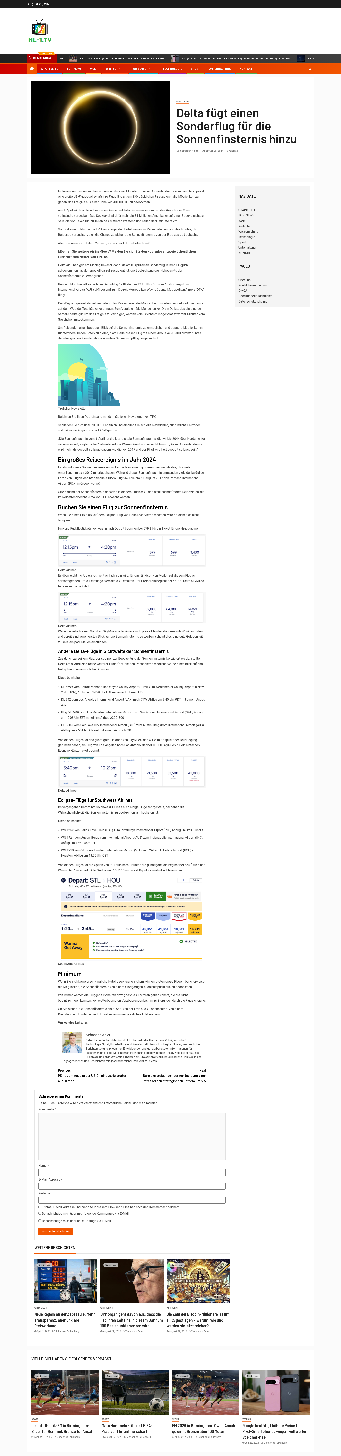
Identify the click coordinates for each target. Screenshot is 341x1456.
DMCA (242, 290)
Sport (195, 68)
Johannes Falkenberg (67, 1331)
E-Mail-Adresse (50, 1179)
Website (44, 1193)
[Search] (310, 68)
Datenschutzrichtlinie (252, 301)
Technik (246, 1419)
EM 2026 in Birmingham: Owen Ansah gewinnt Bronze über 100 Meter (83, 58)
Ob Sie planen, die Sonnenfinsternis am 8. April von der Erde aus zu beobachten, (113, 1009)
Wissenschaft (143, 68)
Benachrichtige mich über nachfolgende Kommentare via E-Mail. (85, 1213)
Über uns (244, 280)
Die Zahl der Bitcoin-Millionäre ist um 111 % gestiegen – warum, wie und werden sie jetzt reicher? (198, 1319)
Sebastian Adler (189, 150)
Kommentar (47, 1109)
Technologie (172, 68)
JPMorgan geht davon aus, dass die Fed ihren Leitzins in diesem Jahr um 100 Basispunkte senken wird (131, 1319)
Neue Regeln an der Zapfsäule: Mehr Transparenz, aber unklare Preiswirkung (64, 1319)
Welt (93, 68)
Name (43, 1165)
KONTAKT (246, 68)
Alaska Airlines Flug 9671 (112, 478)
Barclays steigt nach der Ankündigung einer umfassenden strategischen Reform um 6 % (174, 1076)
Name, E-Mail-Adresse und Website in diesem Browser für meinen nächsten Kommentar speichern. (111, 1207)
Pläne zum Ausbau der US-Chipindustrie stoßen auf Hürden (92, 1076)
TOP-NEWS (74, 68)
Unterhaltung (220, 68)
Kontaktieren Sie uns (252, 285)
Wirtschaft (115, 68)
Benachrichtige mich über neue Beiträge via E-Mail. (76, 1221)
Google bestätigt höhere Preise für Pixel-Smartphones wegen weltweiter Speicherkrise (198, 58)
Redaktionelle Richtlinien (255, 296)
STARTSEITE (49, 68)
